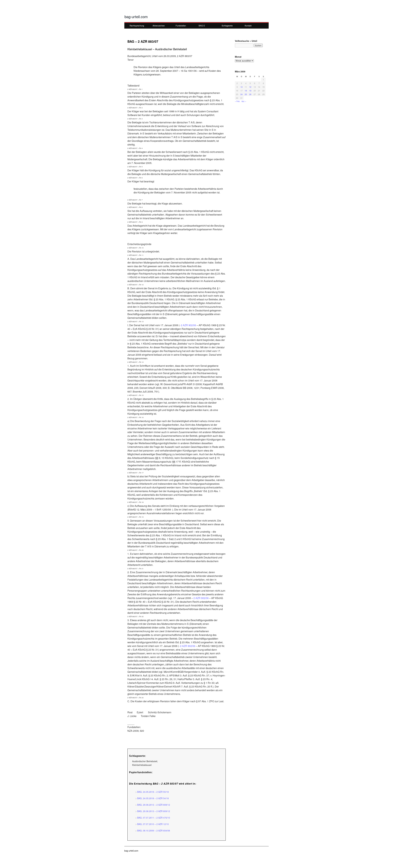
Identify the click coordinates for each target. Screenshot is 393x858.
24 (241, 94)
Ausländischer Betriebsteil (144, 761)
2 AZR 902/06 (188, 325)
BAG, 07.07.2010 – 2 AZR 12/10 (153, 824)
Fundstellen (181, 25)
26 (250, 94)
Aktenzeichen (159, 25)
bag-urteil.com (136, 16)
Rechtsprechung (137, 25)
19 (250, 90)
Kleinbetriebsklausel (142, 764)
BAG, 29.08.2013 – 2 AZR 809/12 (153, 811)
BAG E (202, 25)
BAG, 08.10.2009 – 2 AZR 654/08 (153, 830)
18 (246, 90)
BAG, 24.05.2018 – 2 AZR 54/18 (153, 798)
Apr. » (243, 101)
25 (246, 94)
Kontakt (248, 25)
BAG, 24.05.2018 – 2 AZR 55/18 (153, 791)
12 (250, 86)
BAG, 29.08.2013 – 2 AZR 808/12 (153, 804)
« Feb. (237, 101)
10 (241, 86)
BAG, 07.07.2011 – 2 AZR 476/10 (153, 817)
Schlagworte (227, 25)
